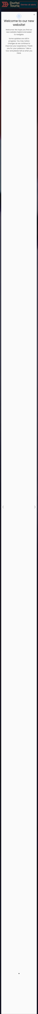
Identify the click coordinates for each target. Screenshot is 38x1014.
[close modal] (34, 14)
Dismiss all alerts (28, 4)
